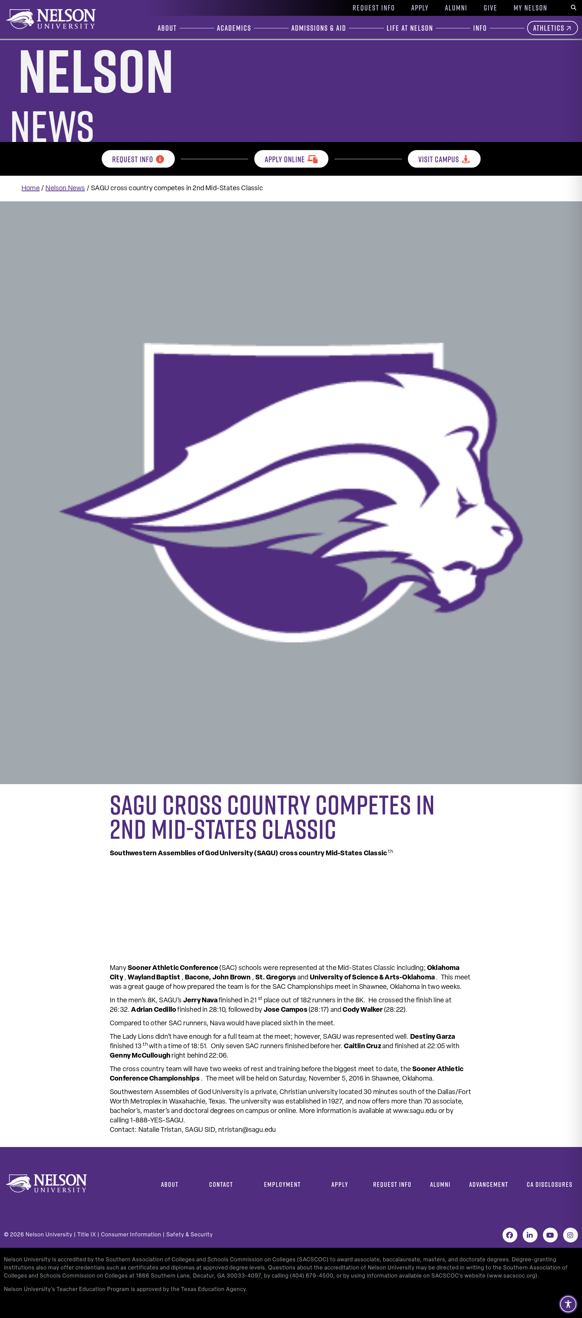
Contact (221, 1184)
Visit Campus (438, 159)
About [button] (167, 28)
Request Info (374, 8)
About (170, 1184)
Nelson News (65, 188)
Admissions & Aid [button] (318, 28)
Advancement (488, 1184)
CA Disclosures (550, 1184)
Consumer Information (131, 1235)
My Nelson (530, 8)
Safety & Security (189, 1235)
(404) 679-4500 (311, 1276)
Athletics (548, 28)
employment (282, 1184)
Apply (420, 8)
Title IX (86, 1235)
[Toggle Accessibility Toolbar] (568, 1304)
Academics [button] (234, 28)
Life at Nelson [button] (410, 28)
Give (490, 8)
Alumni (456, 8)
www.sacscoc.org (512, 1276)
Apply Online (285, 159)
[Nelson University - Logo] (50, 19)
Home (31, 188)
